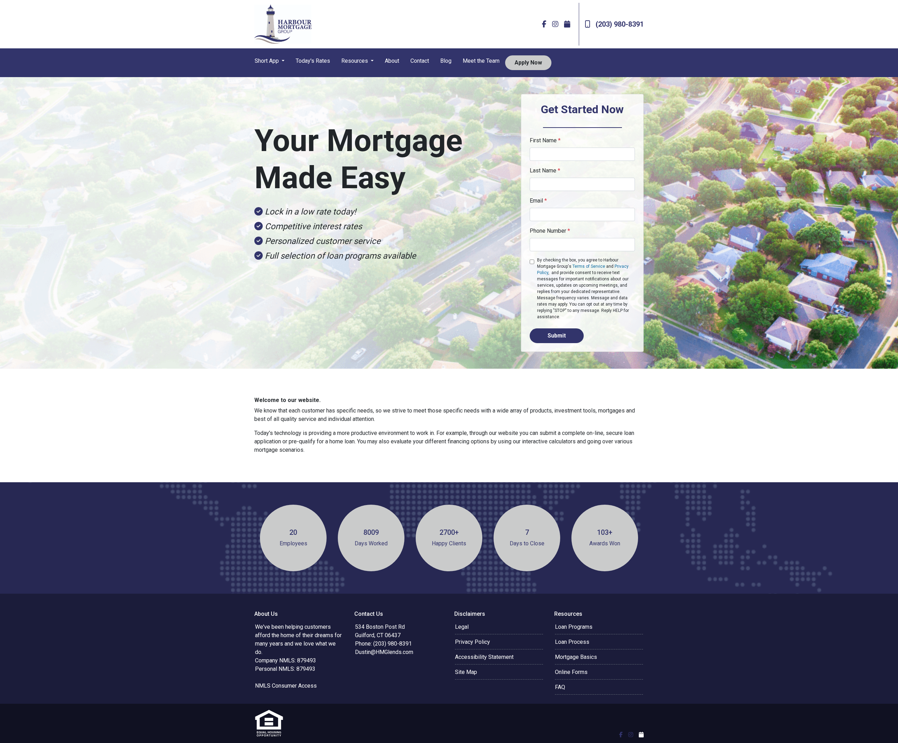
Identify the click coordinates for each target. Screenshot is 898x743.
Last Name (545, 170)
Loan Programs (573, 626)
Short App (267, 60)
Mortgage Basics (576, 657)
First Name (545, 140)
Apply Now (528, 62)
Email (538, 200)
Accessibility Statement (484, 657)
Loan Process (572, 642)
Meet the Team (481, 60)
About (392, 60)
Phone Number (550, 230)
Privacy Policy (472, 642)
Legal (462, 626)
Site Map (466, 672)
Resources (355, 60)
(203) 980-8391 (620, 24)
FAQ (560, 687)
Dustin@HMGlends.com (384, 652)
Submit (557, 335)
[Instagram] (555, 24)
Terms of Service (588, 266)
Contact (419, 60)
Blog (445, 60)
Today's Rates (313, 60)
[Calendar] (567, 24)
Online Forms (571, 672)
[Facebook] (544, 24)
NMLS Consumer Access (286, 685)
